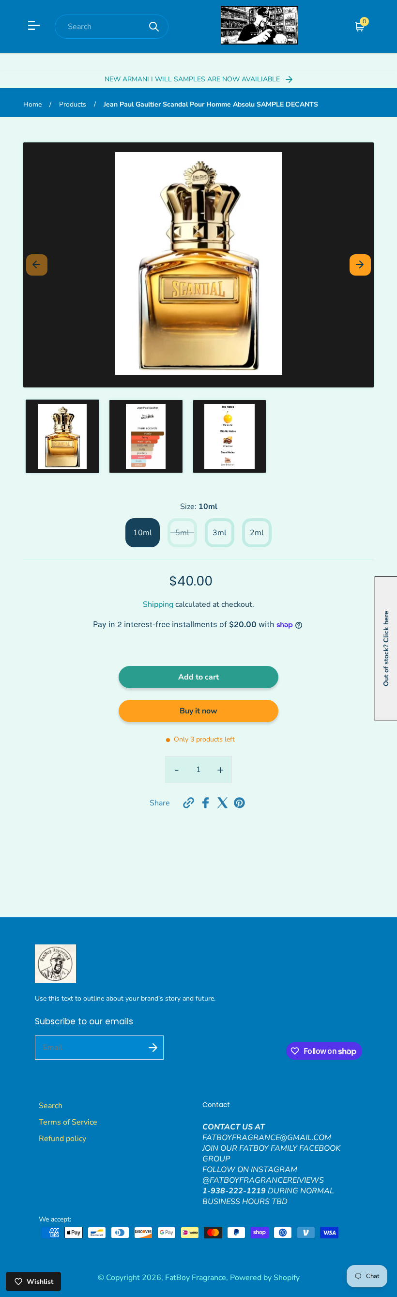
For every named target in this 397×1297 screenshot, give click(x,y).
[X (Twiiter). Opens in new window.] (222, 803)
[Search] (153, 27)
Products (72, 104)
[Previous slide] (36, 265)
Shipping (158, 604)
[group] (62, 436)
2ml (257, 532)
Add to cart (198, 677)
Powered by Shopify (265, 1277)
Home (32, 104)
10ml (142, 532)
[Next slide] (360, 265)
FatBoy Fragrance (195, 1277)
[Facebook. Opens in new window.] (205, 803)
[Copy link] (189, 803)
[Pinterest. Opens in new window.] (239, 803)
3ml (220, 532)
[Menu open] (35, 26)
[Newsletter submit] (153, 1047)
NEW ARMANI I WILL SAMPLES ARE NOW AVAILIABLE (193, 79)
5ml (182, 532)
